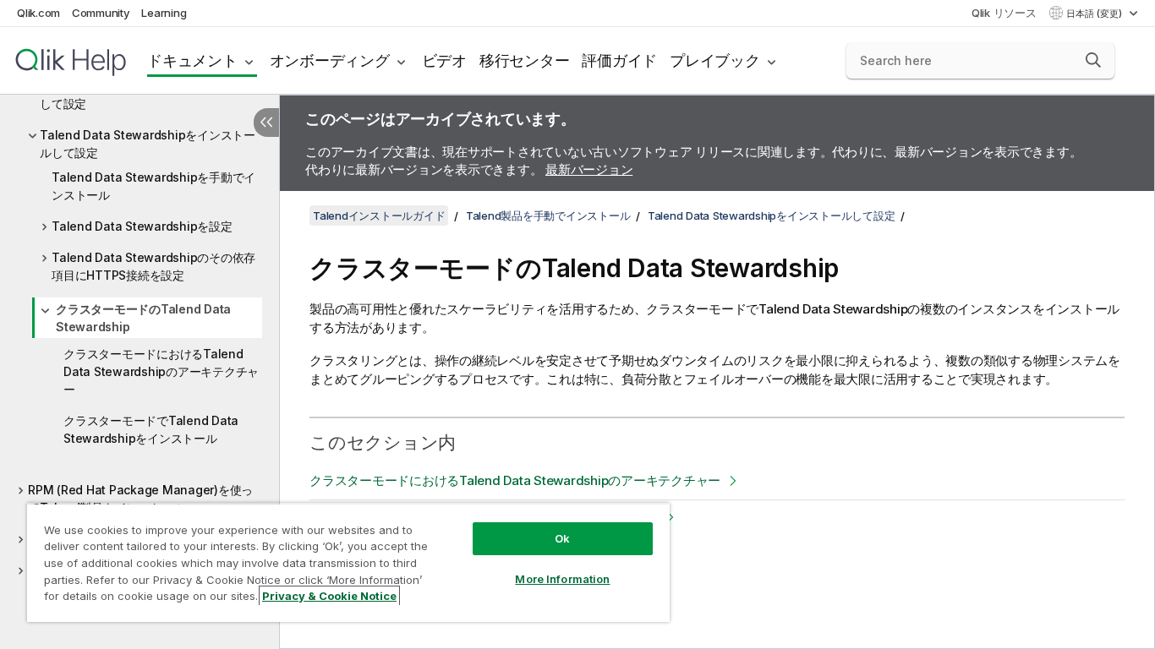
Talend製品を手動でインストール (548, 215)
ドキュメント (192, 60)
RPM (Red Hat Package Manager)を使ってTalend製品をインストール (140, 499)
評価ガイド (619, 60)
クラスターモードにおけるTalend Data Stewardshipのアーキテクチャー (161, 371)
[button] (1093, 60)
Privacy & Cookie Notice (329, 596)
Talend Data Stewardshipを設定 (142, 226)
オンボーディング (330, 60)
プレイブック (715, 60)
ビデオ (444, 60)
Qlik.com (38, 12)
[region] (348, 562)
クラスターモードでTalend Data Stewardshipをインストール (150, 429)
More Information (562, 579)
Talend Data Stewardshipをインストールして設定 (147, 144)
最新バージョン (588, 169)
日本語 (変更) (1095, 13)
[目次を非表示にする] (266, 122)
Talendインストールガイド (379, 215)
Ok (562, 538)
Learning (163, 12)
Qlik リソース (1004, 12)
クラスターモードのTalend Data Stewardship (143, 318)
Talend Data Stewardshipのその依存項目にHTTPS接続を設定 (153, 266)
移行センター (524, 60)
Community (101, 12)
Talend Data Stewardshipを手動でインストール (153, 186)
